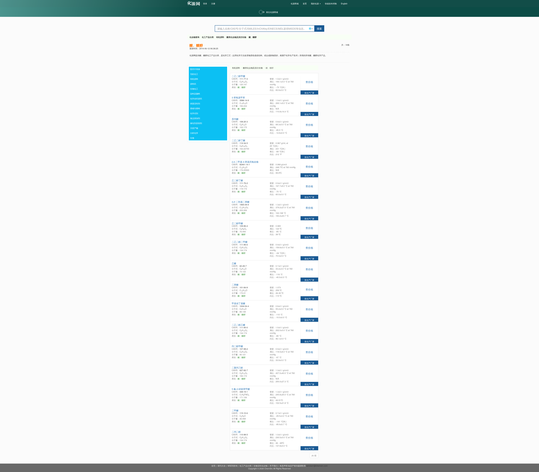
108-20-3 (244, 121)
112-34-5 (244, 143)
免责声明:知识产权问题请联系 (293, 465)
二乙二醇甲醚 (238, 76)
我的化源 (315, 3)
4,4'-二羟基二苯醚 (240, 201)
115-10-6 (244, 413)
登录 (205, 3)
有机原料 (220, 37)
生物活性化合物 (260, 465)
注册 (213, 3)
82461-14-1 (245, 164)
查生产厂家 (309, 92)
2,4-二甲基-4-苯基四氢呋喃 (245, 161)
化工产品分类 (208, 37)
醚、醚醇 (253, 37)
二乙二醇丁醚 (238, 140)
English (344, 3)
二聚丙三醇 (237, 367)
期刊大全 (221, 465)
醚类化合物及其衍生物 (236, 37)
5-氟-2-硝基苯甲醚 (241, 389)
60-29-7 (243, 265)
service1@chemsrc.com (317, 465)
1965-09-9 (244, 204)
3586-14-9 (244, 100)
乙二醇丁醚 (237, 180)
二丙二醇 (236, 431)
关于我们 (273, 465)
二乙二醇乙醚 (238, 324)
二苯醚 (235, 284)
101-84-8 (244, 287)
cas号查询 (194, 3)
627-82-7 (244, 370)
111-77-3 (244, 78)
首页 (305, 3)
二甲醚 (235, 410)
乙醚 (234, 263)
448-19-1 (244, 391)
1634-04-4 (244, 306)
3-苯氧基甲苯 (238, 97)
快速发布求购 (331, 3)
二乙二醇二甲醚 (239, 241)
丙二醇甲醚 (237, 346)
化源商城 (295, 3)
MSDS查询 (232, 465)
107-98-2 (244, 348)
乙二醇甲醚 (237, 223)
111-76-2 (244, 183)
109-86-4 (244, 225)
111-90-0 (244, 327)
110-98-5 (244, 434)
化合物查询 (194, 37)
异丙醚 (235, 119)
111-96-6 (244, 244)
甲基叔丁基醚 (238, 303)
